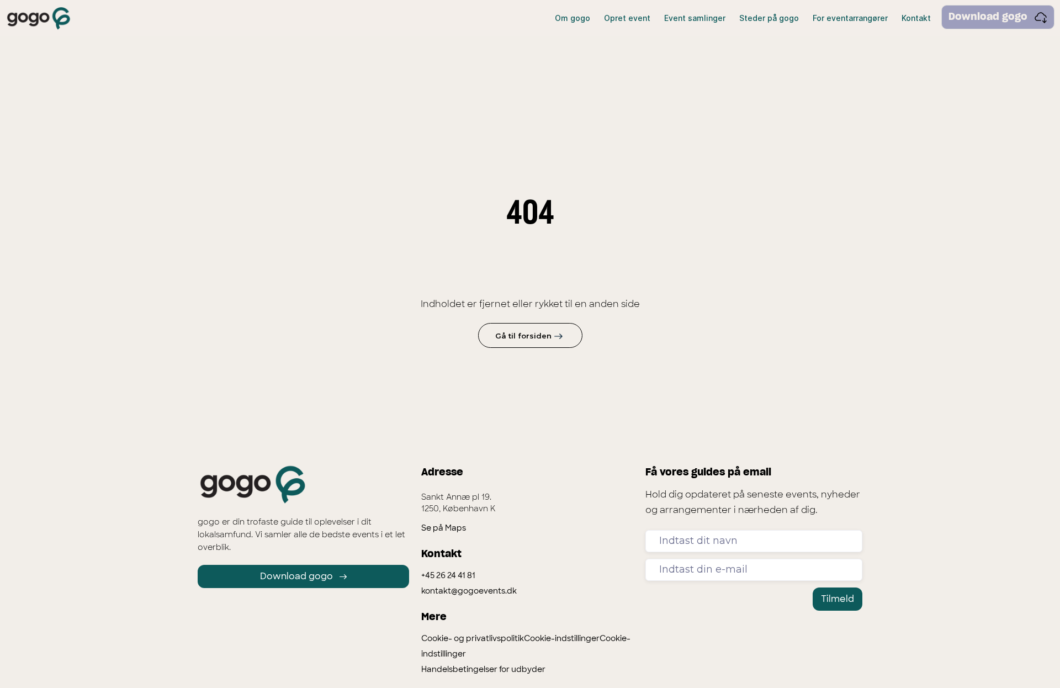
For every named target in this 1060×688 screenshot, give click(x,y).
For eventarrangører (850, 18)
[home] (39, 18)
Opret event (627, 18)
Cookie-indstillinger (562, 638)
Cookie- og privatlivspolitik (472, 638)
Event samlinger (694, 18)
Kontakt (916, 18)
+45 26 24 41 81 (448, 575)
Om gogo (572, 18)
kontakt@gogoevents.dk (469, 591)
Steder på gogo (769, 18)
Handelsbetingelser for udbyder (483, 669)
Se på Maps (443, 528)
